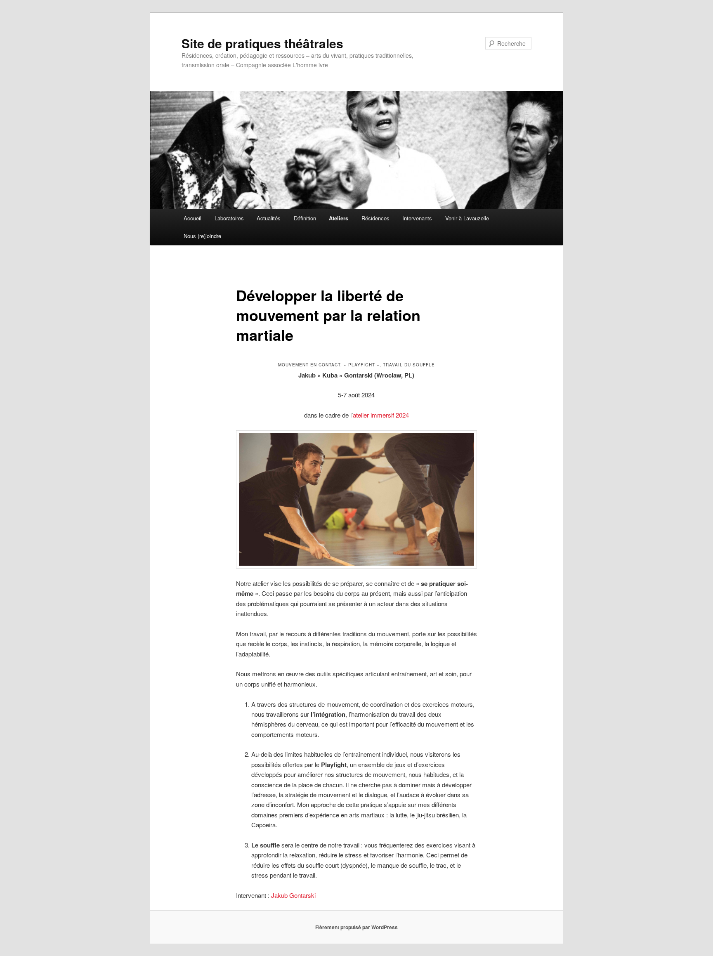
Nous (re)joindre (202, 236)
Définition (305, 218)
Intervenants (417, 218)
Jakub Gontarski (293, 895)
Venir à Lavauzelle (467, 218)
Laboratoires (229, 218)
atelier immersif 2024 (381, 415)
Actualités (269, 218)
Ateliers (338, 218)
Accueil (192, 218)
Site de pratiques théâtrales (262, 43)
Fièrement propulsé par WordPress (356, 927)
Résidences (375, 218)
